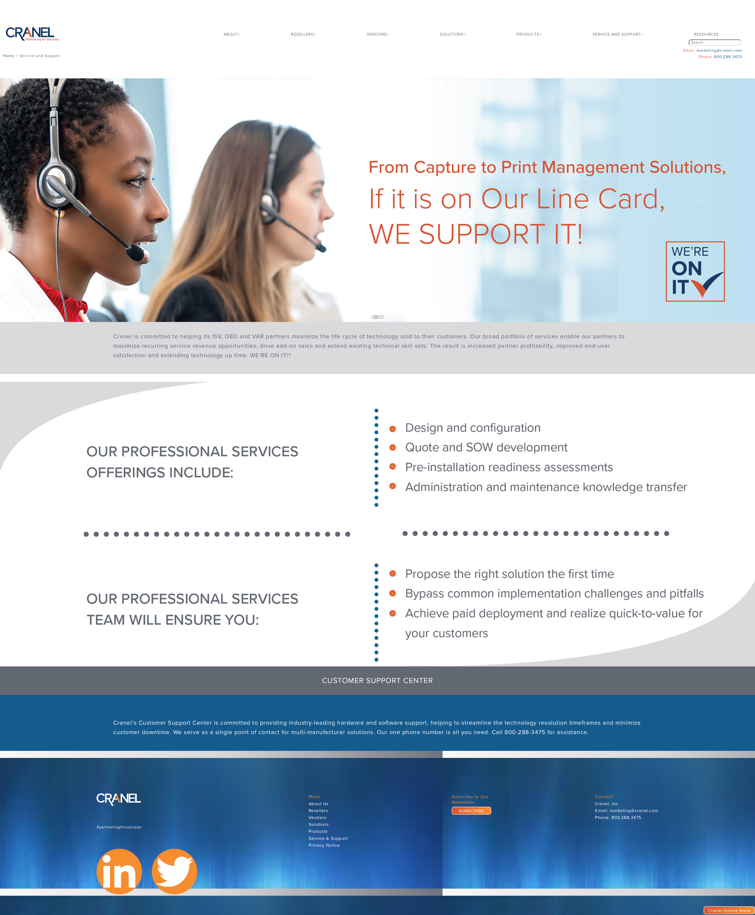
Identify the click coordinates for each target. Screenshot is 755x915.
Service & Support (328, 838)
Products (318, 831)
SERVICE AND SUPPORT (617, 34)
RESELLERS (302, 34)
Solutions (319, 824)
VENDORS (377, 34)
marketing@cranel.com (719, 50)
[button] (56, 200)
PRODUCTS (528, 34)
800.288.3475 (728, 57)
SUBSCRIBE (471, 811)
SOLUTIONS (452, 34)
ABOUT (231, 34)
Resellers (318, 810)
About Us (319, 803)
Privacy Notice (324, 845)
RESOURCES (706, 34)
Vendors (318, 817)
